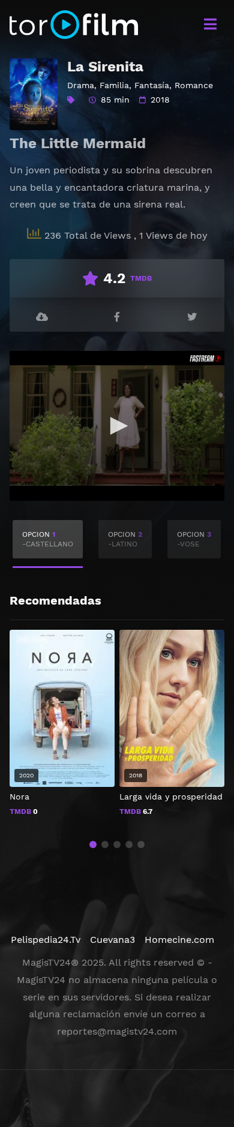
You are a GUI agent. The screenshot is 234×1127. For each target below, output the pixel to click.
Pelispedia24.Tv (45, 939)
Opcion (47, 539)
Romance (194, 85)
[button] (93, 844)
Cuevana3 (112, 939)
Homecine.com (179, 939)
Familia (114, 85)
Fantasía (151, 85)
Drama (80, 85)
